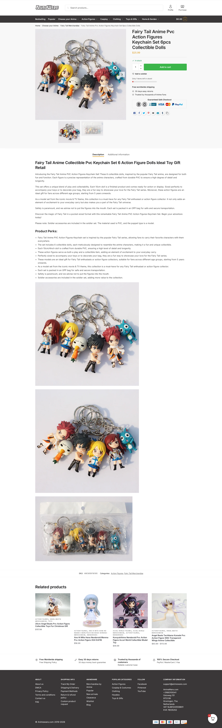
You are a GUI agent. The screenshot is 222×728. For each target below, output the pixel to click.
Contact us (40, 698)
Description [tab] (98, 154)
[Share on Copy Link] (167, 113)
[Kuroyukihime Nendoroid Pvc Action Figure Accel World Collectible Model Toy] (130, 610)
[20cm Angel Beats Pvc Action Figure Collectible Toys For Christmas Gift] (52, 605)
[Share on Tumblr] (162, 113)
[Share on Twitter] (144, 113)
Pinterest (142, 687)
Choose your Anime (50, 26)
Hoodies (116, 695)
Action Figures (117, 573)
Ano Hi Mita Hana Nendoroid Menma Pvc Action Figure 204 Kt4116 (91, 638)
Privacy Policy (41, 691)
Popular (90, 690)
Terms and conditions (45, 695)
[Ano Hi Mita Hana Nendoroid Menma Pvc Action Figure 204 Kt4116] (91, 610)
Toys (50, 621)
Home (37, 26)
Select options (169, 651)
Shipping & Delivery (70, 687)
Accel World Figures (122, 631)
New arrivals (92, 694)
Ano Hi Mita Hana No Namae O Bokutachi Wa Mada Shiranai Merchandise (90, 633)
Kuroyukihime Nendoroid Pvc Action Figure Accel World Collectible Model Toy (130, 640)
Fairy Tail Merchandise (70, 26)
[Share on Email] (153, 113)
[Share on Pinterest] (148, 113)
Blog (88, 705)
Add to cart (165, 67)
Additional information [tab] (118, 154)
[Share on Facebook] (139, 113)
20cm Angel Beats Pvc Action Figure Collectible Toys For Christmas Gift (52, 625)
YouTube (142, 691)
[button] (122, 74)
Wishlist (90, 701)
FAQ (37, 702)
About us (39, 684)
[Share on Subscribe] (158, 113)
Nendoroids (92, 635)
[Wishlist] (66, 597)
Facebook (142, 684)
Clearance (91, 697)
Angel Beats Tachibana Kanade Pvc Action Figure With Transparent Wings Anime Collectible (168, 638)
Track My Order (68, 684)
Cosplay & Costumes (121, 687)
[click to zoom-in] (80, 74)
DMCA (38, 687)
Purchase (182, 10)
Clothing (116, 691)
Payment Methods (69, 691)
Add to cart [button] (53, 651)
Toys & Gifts (117, 698)
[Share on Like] (134, 113)
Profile (170, 10)
